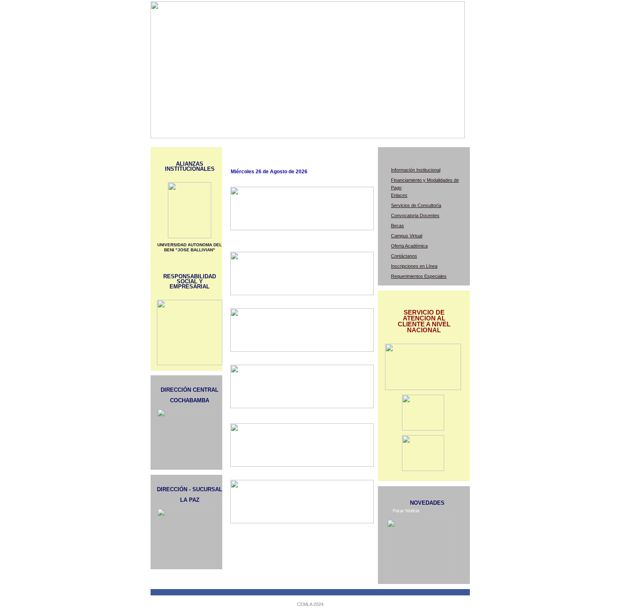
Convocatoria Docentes (415, 215)
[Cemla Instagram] (423, 469)
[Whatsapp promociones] (423, 388)
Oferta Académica (409, 245)
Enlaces (399, 195)
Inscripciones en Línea (414, 266)
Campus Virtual (406, 235)
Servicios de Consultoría (416, 205)
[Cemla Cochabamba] (423, 428)
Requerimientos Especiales (419, 276)
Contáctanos (404, 255)
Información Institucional (415, 169)
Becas (397, 225)
